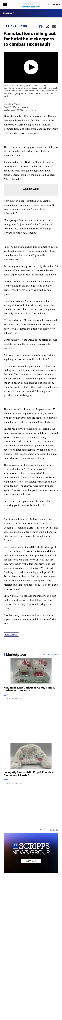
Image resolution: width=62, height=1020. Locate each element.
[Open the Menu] (5, 4)
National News (15, 26)
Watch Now (53, 5)
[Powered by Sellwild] (54, 830)
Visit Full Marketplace (48, 655)
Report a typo (11, 634)
